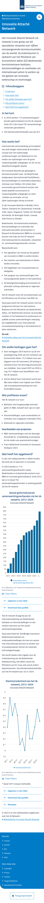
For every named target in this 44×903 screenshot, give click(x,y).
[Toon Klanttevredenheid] (22, 767)
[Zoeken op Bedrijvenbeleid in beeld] (39, 17)
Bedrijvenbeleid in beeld (14, 15)
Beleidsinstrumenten (11, 18)
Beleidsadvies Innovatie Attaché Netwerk (21, 819)
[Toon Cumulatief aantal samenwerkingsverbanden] (22, 581)
